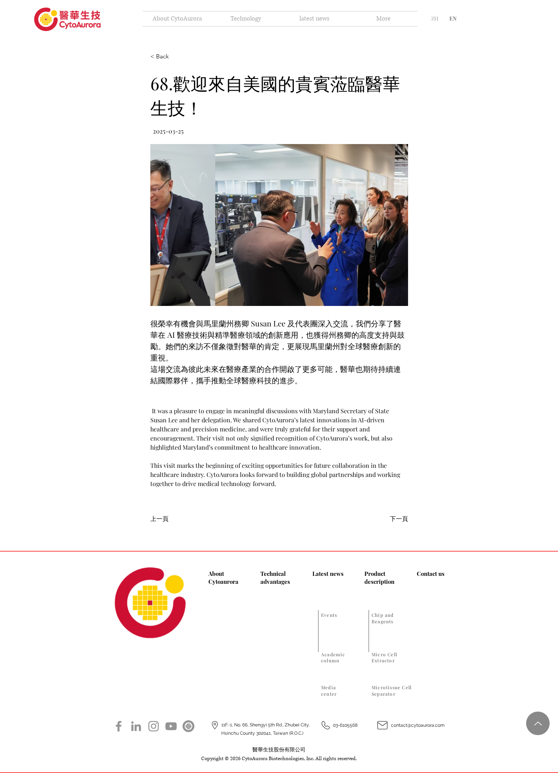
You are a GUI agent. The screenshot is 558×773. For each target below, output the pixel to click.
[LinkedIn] (136, 726)
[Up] (538, 723)
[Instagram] (154, 726)
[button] (279, 225)
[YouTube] (171, 726)
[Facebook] (119, 726)
